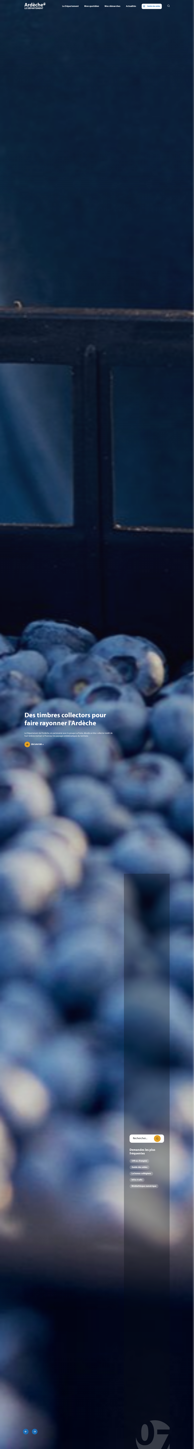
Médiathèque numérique (144, 1186)
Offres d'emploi (139, 1161)
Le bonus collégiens (141, 1173)
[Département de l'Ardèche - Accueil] (35, 6)
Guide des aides (153, 6)
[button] (168, 6)
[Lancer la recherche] (157, 1138)
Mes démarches (112, 6)
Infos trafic (137, 1180)
